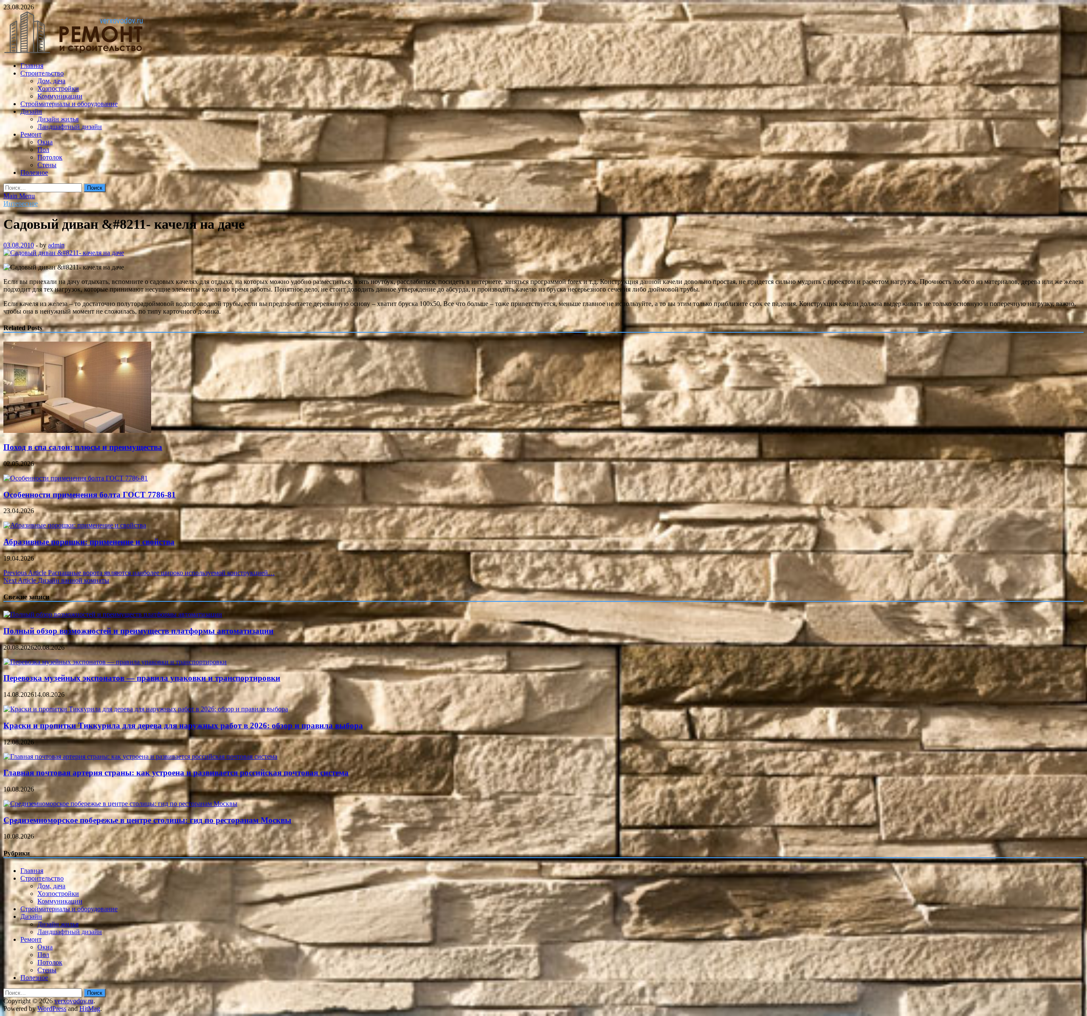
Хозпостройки (58, 88)
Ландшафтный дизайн (69, 126)
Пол (43, 149)
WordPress (51, 1008)
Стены (46, 164)
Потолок (49, 157)
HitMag (89, 1008)
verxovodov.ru (73, 1001)
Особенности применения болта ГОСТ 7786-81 (89, 494)
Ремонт (31, 134)
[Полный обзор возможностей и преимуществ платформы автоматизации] (112, 614)
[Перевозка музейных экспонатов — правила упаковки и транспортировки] (115, 661)
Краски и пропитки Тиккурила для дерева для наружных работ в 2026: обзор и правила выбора (183, 725)
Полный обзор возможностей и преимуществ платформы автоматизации (138, 630)
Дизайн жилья (58, 119)
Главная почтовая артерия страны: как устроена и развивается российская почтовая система (176, 772)
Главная (31, 65)
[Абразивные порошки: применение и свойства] (74, 525)
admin (56, 245)
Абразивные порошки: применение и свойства (89, 541)
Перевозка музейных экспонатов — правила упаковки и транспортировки (141, 678)
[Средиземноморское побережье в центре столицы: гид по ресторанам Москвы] (120, 803)
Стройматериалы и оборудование (69, 103)
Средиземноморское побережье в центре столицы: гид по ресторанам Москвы (147, 820)
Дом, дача (51, 80)
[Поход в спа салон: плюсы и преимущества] (77, 430)
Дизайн (31, 111)
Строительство (42, 73)
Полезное (34, 172)
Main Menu (19, 195)
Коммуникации (59, 96)
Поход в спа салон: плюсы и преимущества (82, 447)
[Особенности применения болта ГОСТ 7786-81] (75, 478)
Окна (45, 142)
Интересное (20, 203)
